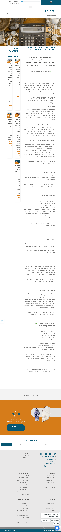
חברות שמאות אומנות (23, 510)
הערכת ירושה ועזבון (24, 503)
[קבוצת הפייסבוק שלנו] (55, 456)
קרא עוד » (18, 98)
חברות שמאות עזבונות (23, 513)
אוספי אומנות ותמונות (23, 478)
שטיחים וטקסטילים (50, 506)
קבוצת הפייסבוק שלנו (47, 457)
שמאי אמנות (25, 517)
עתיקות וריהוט (51, 510)
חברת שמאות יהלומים (23, 480)
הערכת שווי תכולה (24, 506)
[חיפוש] (22, 1)
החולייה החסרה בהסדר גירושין (9, 120)
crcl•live (7, 530)
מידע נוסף (46, 14)
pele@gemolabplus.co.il (48, 466)
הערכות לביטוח (51, 482)
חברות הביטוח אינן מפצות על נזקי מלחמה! (17, 171)
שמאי (27, 501)
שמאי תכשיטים (25, 475)
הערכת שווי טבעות (24, 482)
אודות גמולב (26, 457)
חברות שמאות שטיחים (23, 515)
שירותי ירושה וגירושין (50, 487)
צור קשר (27, 467)
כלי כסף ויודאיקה (50, 508)
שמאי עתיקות (25, 520)
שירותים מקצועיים (25, 461)
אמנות (53, 501)
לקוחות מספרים (25, 459)
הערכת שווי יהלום (24, 487)
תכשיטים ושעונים (50, 503)
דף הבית (53, 14)
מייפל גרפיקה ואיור (9, 528)
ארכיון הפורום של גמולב (23, 492)
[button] (2, 321)
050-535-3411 (50, 459)
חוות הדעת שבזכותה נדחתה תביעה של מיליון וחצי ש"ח (17, 125)
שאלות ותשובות (25, 465)
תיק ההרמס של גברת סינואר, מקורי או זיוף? (17, 71)
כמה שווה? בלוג (25, 463)
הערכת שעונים (25, 485)
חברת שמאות (25, 508)
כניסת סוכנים (26, 469)
